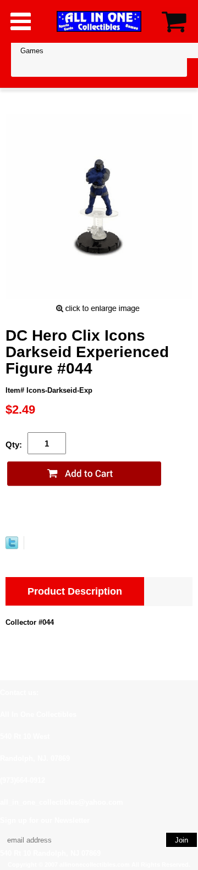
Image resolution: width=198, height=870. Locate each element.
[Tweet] (12, 547)
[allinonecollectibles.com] (99, 21)
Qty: (14, 444)
